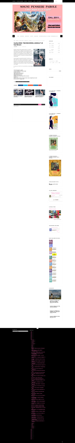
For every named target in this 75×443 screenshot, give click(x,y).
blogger (40, 104)
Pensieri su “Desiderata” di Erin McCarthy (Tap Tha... (37, 392)
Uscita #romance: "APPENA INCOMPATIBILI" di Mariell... (38, 363)
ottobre (32, 342)
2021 (31, 337)
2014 (31, 435)
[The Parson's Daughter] (51, 212)
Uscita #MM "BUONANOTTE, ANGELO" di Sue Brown (28, 96)
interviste (56, 62)
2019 (31, 429)
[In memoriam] (50, 197)
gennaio (32, 427)
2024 (31, 334)
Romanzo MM (26, 40)
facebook (43, 104)
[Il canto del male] (60, 212)
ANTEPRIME (22, 36)
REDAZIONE (36, 36)
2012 (31, 437)
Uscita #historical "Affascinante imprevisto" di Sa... (38, 371)
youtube (55, 52)
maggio (32, 423)
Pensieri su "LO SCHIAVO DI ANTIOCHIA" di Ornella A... (37, 421)
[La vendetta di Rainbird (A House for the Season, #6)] (58, 215)
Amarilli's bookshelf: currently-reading (55, 193)
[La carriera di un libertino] (55, 217)
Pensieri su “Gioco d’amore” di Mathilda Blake (37, 388)
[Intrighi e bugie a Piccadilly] (57, 215)
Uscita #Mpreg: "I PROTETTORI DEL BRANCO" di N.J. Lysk (38, 401)
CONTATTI (31, 36)
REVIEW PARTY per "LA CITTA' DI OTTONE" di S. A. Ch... (38, 396)
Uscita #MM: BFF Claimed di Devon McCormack (36, 415)
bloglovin (55, 43)
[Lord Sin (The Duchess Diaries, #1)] (58, 218)
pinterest (55, 49)
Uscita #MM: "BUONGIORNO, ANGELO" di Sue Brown (39, 96)
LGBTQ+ (34, 1)
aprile (32, 424)
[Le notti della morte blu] (51, 215)
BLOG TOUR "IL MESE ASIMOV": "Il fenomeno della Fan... (38, 384)
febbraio (32, 426)
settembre (33, 343)
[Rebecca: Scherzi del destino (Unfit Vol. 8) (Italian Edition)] (60, 215)
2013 (31, 436)
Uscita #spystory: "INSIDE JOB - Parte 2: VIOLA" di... (37, 382)
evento (50, 62)
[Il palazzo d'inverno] (50, 215)
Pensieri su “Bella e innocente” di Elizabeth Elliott (38, 348)
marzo (32, 425)
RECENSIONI (27, 36)
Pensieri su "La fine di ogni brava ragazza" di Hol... (38, 365)
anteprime (17, 40)
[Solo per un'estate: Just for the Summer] (57, 212)
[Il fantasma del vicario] (53, 215)
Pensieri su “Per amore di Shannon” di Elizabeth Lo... (37, 369)
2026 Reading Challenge (54, 227)
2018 (31, 430)
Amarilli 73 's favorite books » (57, 219)
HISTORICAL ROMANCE (20, 1)
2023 (31, 335)
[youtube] (51, 1)
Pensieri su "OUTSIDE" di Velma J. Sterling (37, 406)
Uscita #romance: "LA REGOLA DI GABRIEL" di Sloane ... (38, 357)
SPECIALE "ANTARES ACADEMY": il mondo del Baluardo (38, 361)
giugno (32, 347)
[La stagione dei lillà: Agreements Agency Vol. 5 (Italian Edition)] (55, 215)
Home (14, 40)
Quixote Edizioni (21, 40)
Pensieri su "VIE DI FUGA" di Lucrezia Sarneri (38, 372)
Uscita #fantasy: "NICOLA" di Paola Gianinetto (36, 394)
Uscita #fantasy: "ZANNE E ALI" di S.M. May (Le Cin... (38, 403)
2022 (31, 336)
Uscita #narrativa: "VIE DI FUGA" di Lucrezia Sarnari (38, 386)
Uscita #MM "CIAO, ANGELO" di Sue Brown (18, 96)
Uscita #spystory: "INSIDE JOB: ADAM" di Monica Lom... (37, 417)
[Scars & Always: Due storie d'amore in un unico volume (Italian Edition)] (50, 212)
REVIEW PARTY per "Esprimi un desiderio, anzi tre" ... (38, 376)
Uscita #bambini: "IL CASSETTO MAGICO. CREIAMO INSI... (37, 397)
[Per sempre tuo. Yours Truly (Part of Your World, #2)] (58, 212)
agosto (32, 344)
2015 (31, 434)
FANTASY (25, 1)
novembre (33, 341)
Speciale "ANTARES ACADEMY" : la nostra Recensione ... (37, 355)
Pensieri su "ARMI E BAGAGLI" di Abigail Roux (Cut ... (38, 367)
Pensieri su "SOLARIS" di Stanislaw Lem (37, 378)
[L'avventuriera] (50, 217)
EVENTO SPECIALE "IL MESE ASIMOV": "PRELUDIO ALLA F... (36, 350)
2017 (31, 431)
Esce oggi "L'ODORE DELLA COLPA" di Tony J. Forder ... (38, 359)
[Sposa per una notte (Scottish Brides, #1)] (57, 217)
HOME (18, 36)
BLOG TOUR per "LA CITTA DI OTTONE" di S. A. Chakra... (38, 413)
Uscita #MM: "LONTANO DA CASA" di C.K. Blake (37, 374)
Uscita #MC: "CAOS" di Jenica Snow (36, 377)
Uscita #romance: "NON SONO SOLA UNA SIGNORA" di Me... (37, 419)
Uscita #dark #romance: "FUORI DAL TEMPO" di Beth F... (38, 411)
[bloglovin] (52, 1)
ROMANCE (14, 1)
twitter (55, 50)
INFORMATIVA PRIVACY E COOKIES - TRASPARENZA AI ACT (48, 36)
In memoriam (53, 195)
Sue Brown (30, 40)
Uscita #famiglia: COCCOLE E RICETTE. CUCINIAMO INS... (37, 353)
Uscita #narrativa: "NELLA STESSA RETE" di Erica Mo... (37, 390)
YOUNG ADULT (30, 1)
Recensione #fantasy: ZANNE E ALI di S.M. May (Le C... (37, 399)
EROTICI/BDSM (39, 1)
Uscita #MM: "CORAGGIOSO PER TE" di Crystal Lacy (38, 408)
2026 (31, 331)
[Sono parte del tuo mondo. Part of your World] (55, 212)
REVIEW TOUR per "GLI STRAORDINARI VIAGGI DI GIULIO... (38, 409)
